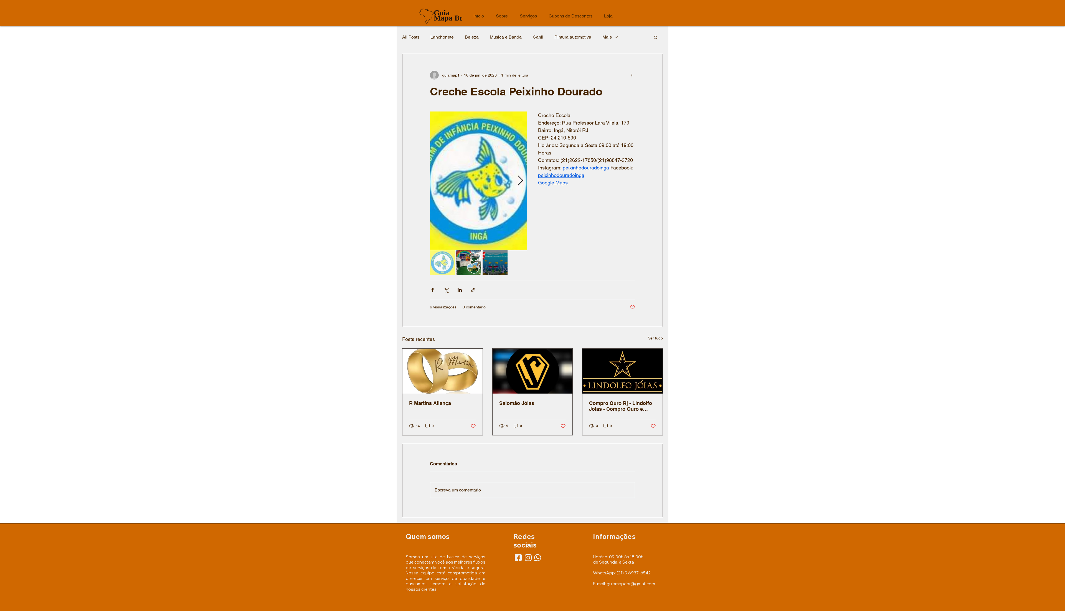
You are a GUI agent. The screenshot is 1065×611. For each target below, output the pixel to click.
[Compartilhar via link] (473, 290)
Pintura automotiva (572, 37)
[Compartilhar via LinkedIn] (459, 290)
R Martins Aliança (430, 403)
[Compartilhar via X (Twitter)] (446, 290)
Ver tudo (655, 338)
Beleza (472, 37)
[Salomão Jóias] (533, 371)
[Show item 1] (442, 262)
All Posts (410, 37)
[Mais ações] (631, 75)
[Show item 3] (495, 262)
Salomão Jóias (516, 403)
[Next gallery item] (520, 181)
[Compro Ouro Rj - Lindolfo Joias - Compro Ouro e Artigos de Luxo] (622, 371)
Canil (538, 37)
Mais (607, 37)
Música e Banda (506, 37)
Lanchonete (442, 37)
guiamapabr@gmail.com (631, 583)
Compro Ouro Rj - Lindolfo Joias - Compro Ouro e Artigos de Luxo (620, 406)
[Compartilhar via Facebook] (432, 290)
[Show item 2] (468, 262)
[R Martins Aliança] (442, 371)
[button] (655, 37)
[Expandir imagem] (478, 180)
